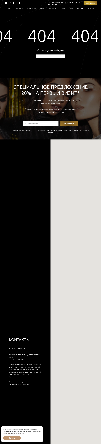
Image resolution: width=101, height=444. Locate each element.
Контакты (80, 8)
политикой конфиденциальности (48, 130)
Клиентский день (67, 8)
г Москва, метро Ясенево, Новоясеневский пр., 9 (64, 2)
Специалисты (31, 8)
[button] (90, 3)
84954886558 (52, 4)
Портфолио (19, 8)
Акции (42, 8)
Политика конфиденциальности (19, 382)
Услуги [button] (9, 8)
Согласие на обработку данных (19, 384)
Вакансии (91, 8)
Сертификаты (53, 8)
